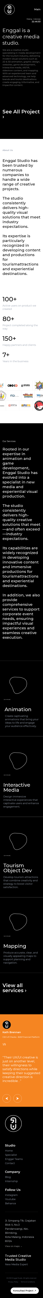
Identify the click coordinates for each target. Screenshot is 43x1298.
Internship (11, 1181)
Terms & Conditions (28, 1282)
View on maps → (13, 1246)
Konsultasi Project (23, 1290)
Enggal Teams (14, 1159)
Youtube (10, 1199)
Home (9, 1150)
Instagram (11, 1195)
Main (37, 9)
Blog (8, 1177)
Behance (10, 1203)
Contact (10, 1163)
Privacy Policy (13, 1282)
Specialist (11, 1154)
